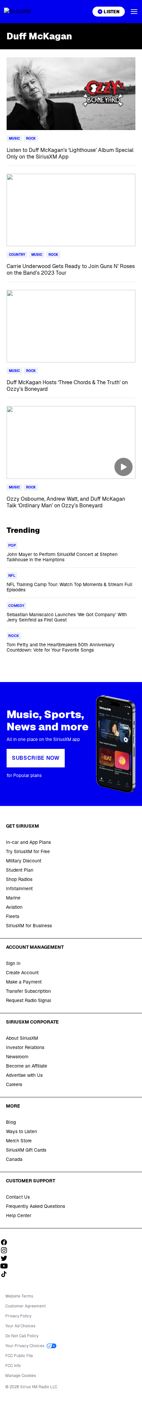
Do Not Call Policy (21, 1336)
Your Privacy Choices (25, 1346)
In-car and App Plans (28, 842)
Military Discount (23, 861)
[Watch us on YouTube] (6, 1266)
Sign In (13, 963)
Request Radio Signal (28, 1000)
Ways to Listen (21, 1131)
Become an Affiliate (26, 1066)
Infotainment (19, 889)
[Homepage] (25, 12)
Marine (13, 898)
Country (17, 254)
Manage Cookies (20, 1375)
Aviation (14, 907)
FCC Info (13, 1365)
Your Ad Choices (20, 1326)
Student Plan (19, 870)
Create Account (22, 973)
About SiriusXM (22, 1038)
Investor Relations (25, 1047)
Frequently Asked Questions (35, 1206)
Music (14, 138)
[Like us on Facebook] (6, 1242)
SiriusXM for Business (29, 926)
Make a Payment (24, 982)
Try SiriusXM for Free (28, 851)
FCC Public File (19, 1355)
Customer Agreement (25, 1306)
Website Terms (19, 1296)
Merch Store (19, 1141)
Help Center (18, 1215)
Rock (31, 138)
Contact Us (18, 1197)
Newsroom (17, 1057)
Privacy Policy (18, 1316)
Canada (14, 1159)
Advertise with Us (24, 1075)
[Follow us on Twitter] (6, 1258)
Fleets (12, 916)
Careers (14, 1084)
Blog (11, 1122)
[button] (134, 12)
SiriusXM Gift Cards (26, 1150)
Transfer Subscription (28, 991)
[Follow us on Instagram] (6, 1250)
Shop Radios (19, 879)
